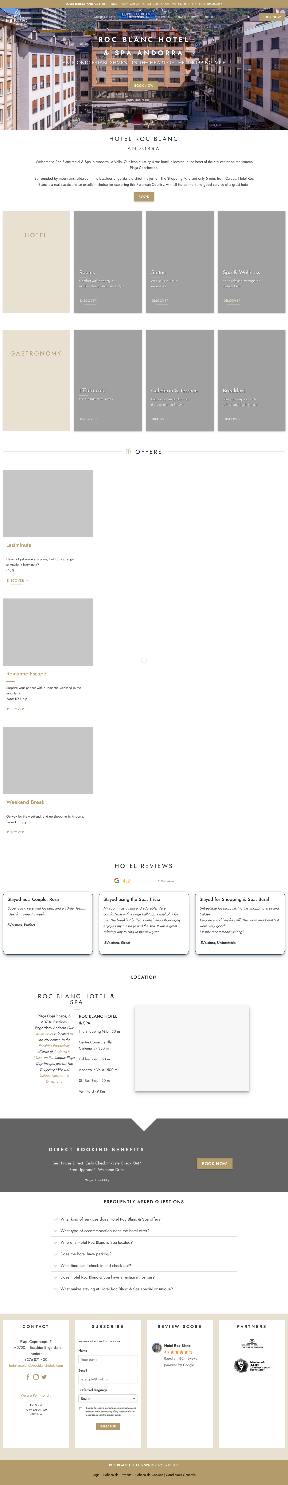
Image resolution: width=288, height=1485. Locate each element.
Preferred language (93, 1390)
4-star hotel (44, 1034)
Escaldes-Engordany (54, 1045)
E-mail (82, 1370)
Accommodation (106, 17)
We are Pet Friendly (36, 1395)
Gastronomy (187, 17)
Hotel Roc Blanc (177, 1345)
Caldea (44, 1075)
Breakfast (234, 390)
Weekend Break (25, 802)
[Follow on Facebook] (28, 1377)
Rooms (87, 272)
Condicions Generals (180, 1474)
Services (163, 17)
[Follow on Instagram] (36, 1377)
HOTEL (36, 235)
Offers (209, 17)
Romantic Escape (26, 673)
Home (88, 17)
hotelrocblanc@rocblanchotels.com (36, 1365)
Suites (158, 272)
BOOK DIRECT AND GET (83, 4)
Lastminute (18, 545)
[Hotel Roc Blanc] (18, 17)
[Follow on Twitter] (44, 1377)
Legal (96, 1474)
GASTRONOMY (36, 353)
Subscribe (108, 1426)
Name (82, 1350)
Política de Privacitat (117, 1474)
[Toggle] (55, 1220)
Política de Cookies (149, 1474)
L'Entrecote (92, 390)
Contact (228, 17)
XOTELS (173, 1465)
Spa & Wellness (138, 17)
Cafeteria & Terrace (174, 390)
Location (240, 17)
